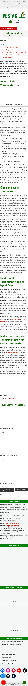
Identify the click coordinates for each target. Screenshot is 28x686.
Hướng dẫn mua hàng (8, 657)
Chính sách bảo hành (8, 648)
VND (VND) (19, 7)
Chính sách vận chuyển (8, 651)
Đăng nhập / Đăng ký (11, 7)
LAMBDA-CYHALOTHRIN (8, 456)
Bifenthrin (3, 322)
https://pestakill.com (13, 526)
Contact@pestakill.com (12, 523)
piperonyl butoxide (12, 352)
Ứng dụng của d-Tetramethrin (11, 50)
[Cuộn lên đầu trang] (24, 682)
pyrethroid (11, 398)
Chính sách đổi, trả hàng (8, 654)
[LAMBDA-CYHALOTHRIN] (14, 444)
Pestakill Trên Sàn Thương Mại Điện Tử (12, 641)
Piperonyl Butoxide (7, 429)
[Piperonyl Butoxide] (14, 417)
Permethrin (16, 319)
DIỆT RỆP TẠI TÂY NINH (6, 490)
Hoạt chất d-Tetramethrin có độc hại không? (15, 52)
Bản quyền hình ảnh (7, 663)
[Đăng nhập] (26, 28)
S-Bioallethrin (6, 483)
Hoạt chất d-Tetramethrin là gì (11, 47)
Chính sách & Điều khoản (9, 660)
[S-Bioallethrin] (14, 471)
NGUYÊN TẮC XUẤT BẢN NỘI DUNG (11, 644)
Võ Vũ (2, 432)
